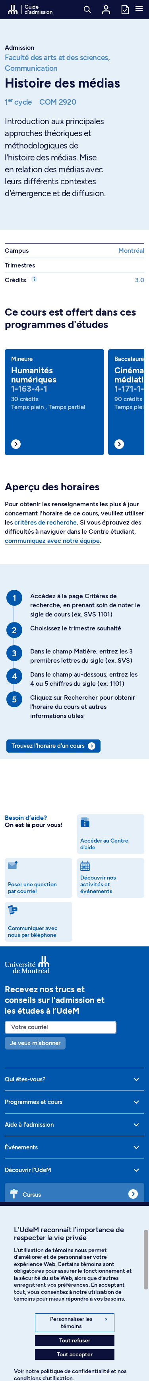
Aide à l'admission (29, 1125)
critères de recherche (45, 522)
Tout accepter (75, 1354)
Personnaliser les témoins (79, 1323)
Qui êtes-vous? (25, 1079)
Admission (19, 47)
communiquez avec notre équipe (52, 540)
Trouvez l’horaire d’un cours (48, 745)
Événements (21, 1147)
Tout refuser (74, 1340)
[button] (139, 9)
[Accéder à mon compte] (106, 9)
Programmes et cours (33, 1102)
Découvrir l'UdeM (28, 1170)
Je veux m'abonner (35, 1043)
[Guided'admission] (74, 965)
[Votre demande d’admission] (124, 9)
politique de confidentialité (75, 1371)
